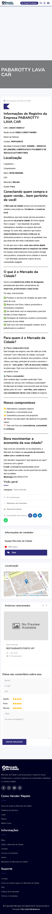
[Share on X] (35, 515)
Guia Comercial (20, 490)
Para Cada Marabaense (30, 909)
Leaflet (24, 595)
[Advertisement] (26, 33)
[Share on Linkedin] (40, 515)
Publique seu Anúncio (9, 810)
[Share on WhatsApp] (6, 520)
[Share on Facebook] (30, 515)
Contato (4, 849)
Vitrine (3, 857)
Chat (13, 552)
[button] (26, 581)
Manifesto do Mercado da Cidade (14, 862)
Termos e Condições (9, 853)
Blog (3, 840)
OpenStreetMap (34, 595)
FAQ (2, 887)
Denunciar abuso (14, 509)
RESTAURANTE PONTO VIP (20, 648)
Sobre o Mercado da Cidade (12, 844)
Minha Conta (6, 823)
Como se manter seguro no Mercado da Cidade (20, 883)
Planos (4, 819)
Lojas (3, 815)
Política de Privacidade (10, 892)
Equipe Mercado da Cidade (18, 541)
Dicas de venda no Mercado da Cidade (16, 806)
